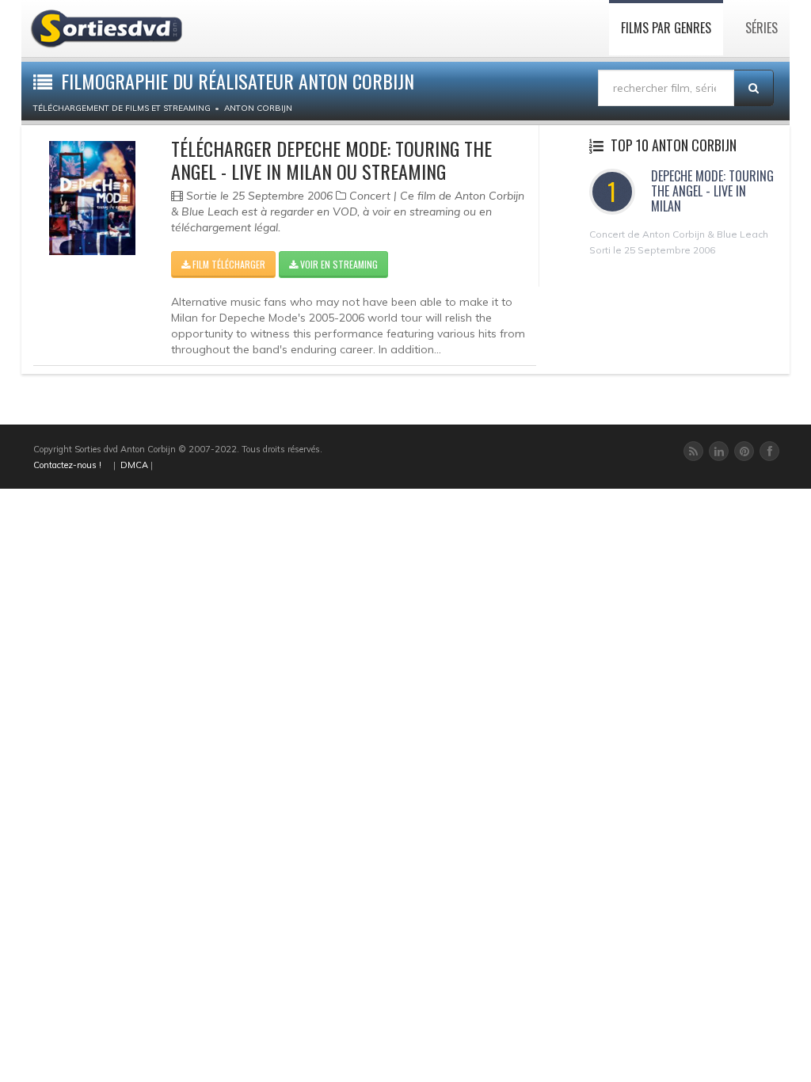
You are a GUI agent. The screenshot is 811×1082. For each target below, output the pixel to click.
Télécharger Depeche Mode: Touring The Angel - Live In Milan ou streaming (331, 159)
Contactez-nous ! (67, 465)
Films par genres (666, 27)
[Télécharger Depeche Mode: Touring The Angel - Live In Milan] (92, 198)
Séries (761, 27)
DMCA (134, 465)
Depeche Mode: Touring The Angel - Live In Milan (712, 190)
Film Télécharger (227, 264)
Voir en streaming (338, 264)
